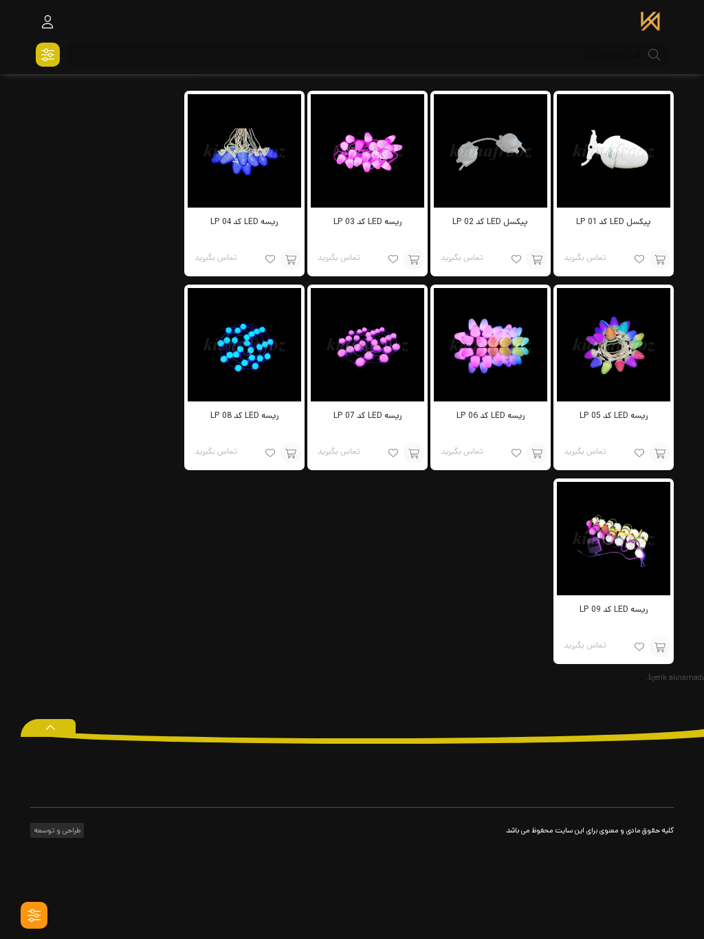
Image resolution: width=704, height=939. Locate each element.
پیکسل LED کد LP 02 (490, 222)
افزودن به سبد (660, 259)
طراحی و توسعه (56, 830)
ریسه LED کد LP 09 (614, 609)
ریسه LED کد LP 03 (367, 222)
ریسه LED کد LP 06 (490, 415)
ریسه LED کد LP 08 (244, 415)
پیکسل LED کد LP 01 (613, 222)
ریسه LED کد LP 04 (244, 222)
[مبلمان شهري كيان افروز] (650, 22)
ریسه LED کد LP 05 (614, 415)
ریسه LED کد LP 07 (367, 415)
